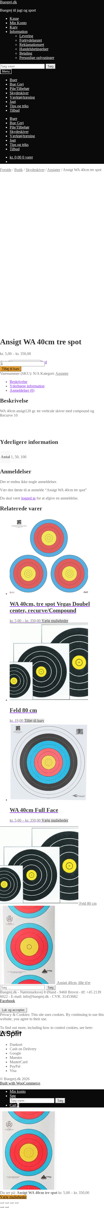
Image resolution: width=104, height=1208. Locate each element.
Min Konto (18, 23)
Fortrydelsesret (30, 40)
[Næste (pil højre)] (7, 1207)
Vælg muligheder (55, 621)
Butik (18, 170)
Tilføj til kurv (10, 369)
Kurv (14, 27)
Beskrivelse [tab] (18, 382)
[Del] (12, 1202)
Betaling (25, 53)
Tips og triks (19, 106)
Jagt (13, 102)
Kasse (14, 18)
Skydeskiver (19, 93)
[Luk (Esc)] (16, 1202)
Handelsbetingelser (33, 49)
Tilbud (15, 110)
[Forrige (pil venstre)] (2, 1207)
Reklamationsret (31, 45)
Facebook (7, 1001)
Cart (14, 1105)
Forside (5, 170)
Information (19, 31)
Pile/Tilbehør (19, 89)
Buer (13, 80)
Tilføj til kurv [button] (34, 720)
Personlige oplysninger (36, 58)
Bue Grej (17, 84)
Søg (50, 66)
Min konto (18, 1091)
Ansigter (53, 170)
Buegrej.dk (8, 2)
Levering (26, 36)
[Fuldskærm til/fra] (7, 1202)
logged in (28, 498)
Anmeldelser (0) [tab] (22, 390)
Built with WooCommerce (20, 1083)
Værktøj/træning (22, 97)
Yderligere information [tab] (27, 386)
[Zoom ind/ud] (2, 1202)
